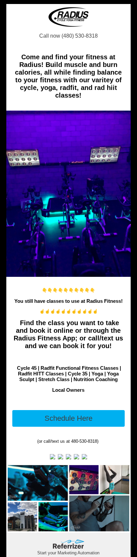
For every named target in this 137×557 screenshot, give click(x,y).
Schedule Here (68, 418)
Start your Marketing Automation (68, 552)
